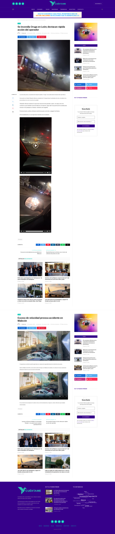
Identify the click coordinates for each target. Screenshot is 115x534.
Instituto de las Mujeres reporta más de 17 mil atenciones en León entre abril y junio (57, 278)
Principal (20, 239)
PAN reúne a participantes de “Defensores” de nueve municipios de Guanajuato (30, 278)
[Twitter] (13, 101)
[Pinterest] (13, 108)
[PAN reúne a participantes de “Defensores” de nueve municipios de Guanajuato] (30, 269)
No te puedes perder (80, 97)
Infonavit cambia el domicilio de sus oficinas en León (61, 508)
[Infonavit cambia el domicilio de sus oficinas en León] (49, 509)
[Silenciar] (47, 172)
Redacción (24, 33)
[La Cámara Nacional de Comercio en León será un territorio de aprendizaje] (49, 492)
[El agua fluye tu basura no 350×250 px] (85, 39)
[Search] (102, 9)
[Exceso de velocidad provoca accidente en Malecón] (44, 360)
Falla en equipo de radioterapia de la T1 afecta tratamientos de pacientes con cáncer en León (57, 471)
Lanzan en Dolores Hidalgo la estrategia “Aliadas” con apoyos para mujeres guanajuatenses (31, 423)
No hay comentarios (56, 33)
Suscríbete (98, 3)
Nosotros (72, 9)
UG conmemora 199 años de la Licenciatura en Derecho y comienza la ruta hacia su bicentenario (89, 51)
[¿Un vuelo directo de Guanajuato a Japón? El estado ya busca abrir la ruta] (57, 291)
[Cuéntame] (57, 3)
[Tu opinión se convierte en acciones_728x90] (58, 17)
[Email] (13, 111)
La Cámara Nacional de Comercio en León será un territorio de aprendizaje (61, 492)
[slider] (34, 172)
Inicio (33, 9)
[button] (35, 145)
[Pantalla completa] (50, 172)
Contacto (81, 9)
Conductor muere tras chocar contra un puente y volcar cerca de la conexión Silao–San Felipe (30, 300)
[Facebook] (13, 98)
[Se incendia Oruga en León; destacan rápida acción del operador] (44, 90)
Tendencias (63, 9)
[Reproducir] (21, 172)
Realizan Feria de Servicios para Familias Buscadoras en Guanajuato (89, 68)
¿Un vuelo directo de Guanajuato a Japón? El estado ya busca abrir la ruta (56, 300)
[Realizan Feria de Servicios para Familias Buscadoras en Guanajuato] (78, 68)
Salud (47, 9)
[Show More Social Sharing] (48, 37)
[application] (36, 145)
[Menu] (13, 9)
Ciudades (39, 9)
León (19, 23)
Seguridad (55, 9)
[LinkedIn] (13, 105)
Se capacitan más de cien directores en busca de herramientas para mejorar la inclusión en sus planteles (60, 500)
